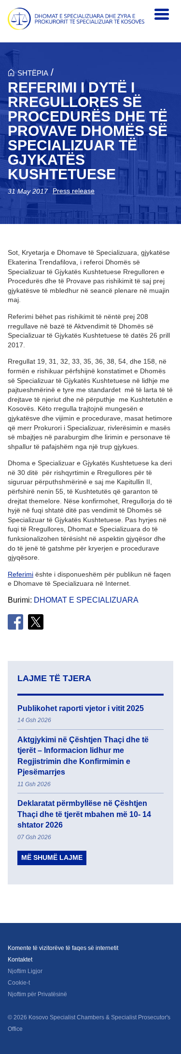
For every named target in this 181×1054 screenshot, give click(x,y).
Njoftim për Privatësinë (37, 994)
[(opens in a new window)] (15, 622)
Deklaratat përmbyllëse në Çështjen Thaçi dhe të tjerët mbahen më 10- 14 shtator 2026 (84, 814)
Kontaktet (20, 959)
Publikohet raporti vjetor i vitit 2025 (80, 708)
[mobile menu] (161, 14)
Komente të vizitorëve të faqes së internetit (63, 948)
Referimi (20, 574)
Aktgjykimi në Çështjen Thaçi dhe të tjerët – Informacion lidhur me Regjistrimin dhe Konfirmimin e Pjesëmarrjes (83, 756)
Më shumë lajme (52, 857)
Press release (74, 191)
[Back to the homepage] (76, 19)
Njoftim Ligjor (25, 971)
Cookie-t (19, 982)
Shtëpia (32, 73)
